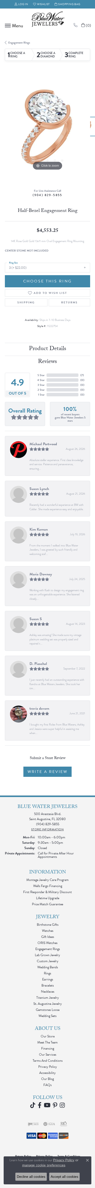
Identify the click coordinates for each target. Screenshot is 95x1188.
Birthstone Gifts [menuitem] (47, 924)
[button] (21, 4)
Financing (47, 1048)
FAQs (47, 1085)
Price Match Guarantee (47, 904)
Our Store (48, 1036)
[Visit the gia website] (49, 1124)
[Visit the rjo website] (63, 1124)
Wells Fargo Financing (47, 886)
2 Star (41, 390)
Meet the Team (47, 1042)
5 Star (41, 375)
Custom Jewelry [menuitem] (47, 961)
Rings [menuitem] (47, 973)
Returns (69, 302)
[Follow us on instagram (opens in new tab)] (62, 1105)
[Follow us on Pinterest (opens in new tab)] (55, 1105)
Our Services (47, 1054)
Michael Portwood (43, 444)
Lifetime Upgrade (47, 898)
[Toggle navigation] (13, 25)
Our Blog (47, 1078)
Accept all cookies (64, 1177)
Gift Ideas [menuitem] (47, 936)
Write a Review (47, 772)
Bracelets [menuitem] (47, 985)
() (82, 375)
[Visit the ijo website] (33, 1124)
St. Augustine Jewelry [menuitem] (47, 1003)
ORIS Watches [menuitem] (47, 942)
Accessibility (47, 1072)
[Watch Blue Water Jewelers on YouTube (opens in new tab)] (47, 1105)
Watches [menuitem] (47, 930)
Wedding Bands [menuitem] (47, 967)
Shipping (26, 302)
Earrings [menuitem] (47, 979)
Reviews (47, 362)
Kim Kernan (38, 529)
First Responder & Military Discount (47, 892)
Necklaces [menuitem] (47, 991)
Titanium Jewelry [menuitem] (47, 997)
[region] (47, 129)
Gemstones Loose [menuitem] (47, 1009)
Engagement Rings (19, 42)
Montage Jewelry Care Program (47, 879)
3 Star (41, 385)
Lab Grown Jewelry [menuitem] (47, 955)
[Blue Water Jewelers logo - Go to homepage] (47, 20)
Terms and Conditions (48, 1060)
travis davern (39, 708)
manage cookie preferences (43, 1165)
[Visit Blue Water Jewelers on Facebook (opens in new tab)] (39, 1105)
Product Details (47, 349)
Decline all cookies (31, 1177)
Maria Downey (40, 574)
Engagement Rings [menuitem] (47, 949)
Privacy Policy (47, 1066)
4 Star (41, 380)
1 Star (41, 394)
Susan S (35, 619)
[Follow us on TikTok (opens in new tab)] (32, 1105)
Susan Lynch (39, 489)
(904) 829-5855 (47, 195)
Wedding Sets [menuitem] (47, 1015)
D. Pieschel (38, 664)
